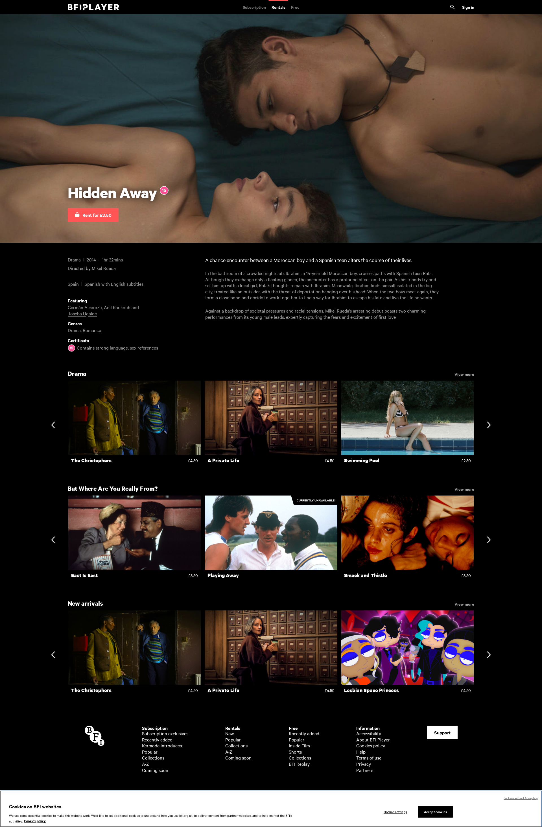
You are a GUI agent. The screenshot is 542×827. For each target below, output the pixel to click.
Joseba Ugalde (82, 313)
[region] (271, 808)
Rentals (278, 7)
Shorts (295, 752)
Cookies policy (370, 745)
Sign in (468, 7)
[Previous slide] (52, 425)
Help (361, 752)
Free (295, 7)
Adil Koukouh (117, 307)
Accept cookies (435, 811)
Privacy (363, 764)
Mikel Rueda (104, 268)
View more (464, 374)
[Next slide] (488, 425)
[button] (93, 215)
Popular (150, 752)
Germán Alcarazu (85, 307)
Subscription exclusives (165, 733)
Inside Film (299, 745)
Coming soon (155, 770)
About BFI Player (373, 739)
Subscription (254, 7)
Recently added (157, 739)
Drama (74, 330)
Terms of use (368, 757)
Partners (364, 770)
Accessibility (368, 733)
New (229, 733)
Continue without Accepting (521, 798)
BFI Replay (299, 764)
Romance (92, 330)
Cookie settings (395, 811)
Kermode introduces (162, 745)
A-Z (145, 764)
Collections (153, 757)
